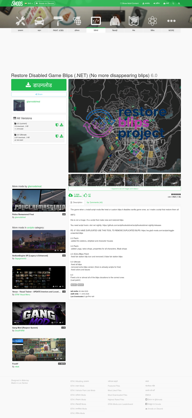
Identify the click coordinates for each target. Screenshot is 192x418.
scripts (30, 227)
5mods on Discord (155, 408)
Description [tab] (77, 202)
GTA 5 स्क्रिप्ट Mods (78, 399)
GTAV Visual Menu (22, 294)
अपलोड (147, 3)
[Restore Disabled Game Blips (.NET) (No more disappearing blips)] (124, 126)
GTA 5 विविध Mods (77, 413)
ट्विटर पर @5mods (154, 399)
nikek (17, 366)
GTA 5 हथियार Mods (78, 395)
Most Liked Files (114, 390)
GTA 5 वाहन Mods (77, 385)
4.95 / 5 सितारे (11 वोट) (174, 197)
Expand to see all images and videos (124, 189)
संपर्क (147, 381)
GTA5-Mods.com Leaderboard (120, 404)
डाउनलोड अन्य (78, 196)
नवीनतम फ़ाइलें (113, 381)
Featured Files (114, 385)
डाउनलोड (41, 85)
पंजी (167, 3)
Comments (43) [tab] (96, 202)
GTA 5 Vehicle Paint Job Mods (82, 390)
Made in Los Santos (19, 383)
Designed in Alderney (20, 380)
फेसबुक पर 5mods (154, 404)
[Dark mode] (173, 3)
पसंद (89, 196)
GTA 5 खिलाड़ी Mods (78, 404)
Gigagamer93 (20, 258)
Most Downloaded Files (117, 395)
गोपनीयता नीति (150, 385)
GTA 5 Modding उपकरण (79, 381)
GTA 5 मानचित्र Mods (78, 408)
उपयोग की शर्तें (150, 390)
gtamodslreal (33, 101)
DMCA (148, 395)
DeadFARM (19, 330)
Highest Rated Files (116, 399)
